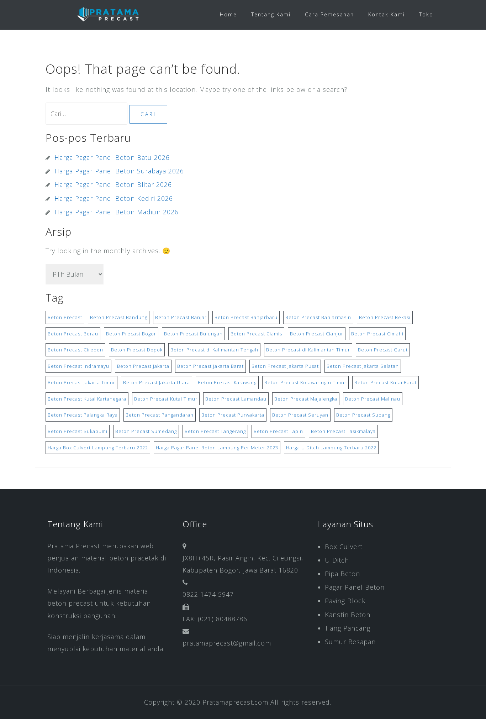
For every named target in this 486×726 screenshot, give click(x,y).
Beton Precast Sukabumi (77, 431)
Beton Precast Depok (137, 349)
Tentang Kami (271, 14)
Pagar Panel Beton (355, 587)
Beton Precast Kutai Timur (165, 399)
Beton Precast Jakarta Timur (81, 382)
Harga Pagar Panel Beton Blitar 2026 (113, 184)
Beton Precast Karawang (227, 382)
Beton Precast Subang (363, 415)
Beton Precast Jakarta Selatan (363, 366)
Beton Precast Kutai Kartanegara (87, 399)
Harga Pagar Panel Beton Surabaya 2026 (119, 171)
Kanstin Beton (347, 614)
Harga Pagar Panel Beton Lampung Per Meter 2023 (217, 447)
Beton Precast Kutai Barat (385, 382)
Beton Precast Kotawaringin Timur (305, 382)
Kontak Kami (386, 14)
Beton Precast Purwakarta (232, 415)
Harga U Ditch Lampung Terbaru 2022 (331, 447)
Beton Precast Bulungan (193, 333)
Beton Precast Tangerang (215, 431)
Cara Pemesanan (329, 14)
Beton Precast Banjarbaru (246, 317)
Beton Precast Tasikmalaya (343, 431)
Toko (426, 14)
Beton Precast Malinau (372, 399)
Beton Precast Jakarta (143, 366)
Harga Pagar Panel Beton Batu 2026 (112, 157)
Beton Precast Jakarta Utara (156, 382)
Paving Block (345, 600)
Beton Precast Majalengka (305, 399)
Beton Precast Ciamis (256, 333)
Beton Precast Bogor (131, 333)
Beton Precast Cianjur (316, 333)
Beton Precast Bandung (118, 317)
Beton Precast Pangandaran (160, 415)
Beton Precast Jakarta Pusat (285, 366)
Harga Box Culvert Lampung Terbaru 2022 (98, 447)
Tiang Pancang (347, 628)
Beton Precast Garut (383, 349)
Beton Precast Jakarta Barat (210, 366)
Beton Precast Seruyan (300, 415)
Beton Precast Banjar (181, 317)
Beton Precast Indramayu (78, 366)
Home (228, 14)
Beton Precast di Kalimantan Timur (308, 349)
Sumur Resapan (350, 641)
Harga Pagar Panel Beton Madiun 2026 (116, 212)
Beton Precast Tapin (278, 431)
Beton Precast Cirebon (75, 349)
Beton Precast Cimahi (377, 333)
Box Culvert (344, 546)
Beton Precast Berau (73, 333)
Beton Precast (65, 317)
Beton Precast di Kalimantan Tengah (214, 349)
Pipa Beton (342, 573)
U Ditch (337, 560)
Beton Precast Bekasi (385, 317)
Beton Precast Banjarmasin (318, 317)
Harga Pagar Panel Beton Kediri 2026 (113, 198)
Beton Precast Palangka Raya (83, 415)
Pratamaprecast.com (235, 702)
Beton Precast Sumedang (146, 431)
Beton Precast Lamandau (235, 399)
